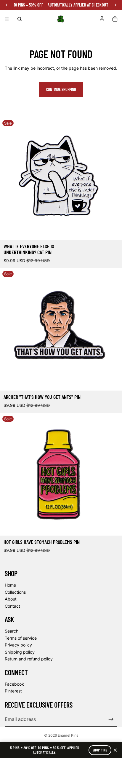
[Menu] (7, 19)
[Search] (19, 19)
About (11, 598)
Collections (15, 592)
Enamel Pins (68, 735)
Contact (12, 606)
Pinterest (13, 690)
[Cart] (114, 19)
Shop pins (100, 750)
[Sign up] (111, 719)
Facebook (14, 684)
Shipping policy (20, 652)
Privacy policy (18, 644)
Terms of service (21, 638)
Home (10, 584)
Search (11, 630)
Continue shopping (61, 89)
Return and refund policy (29, 658)
